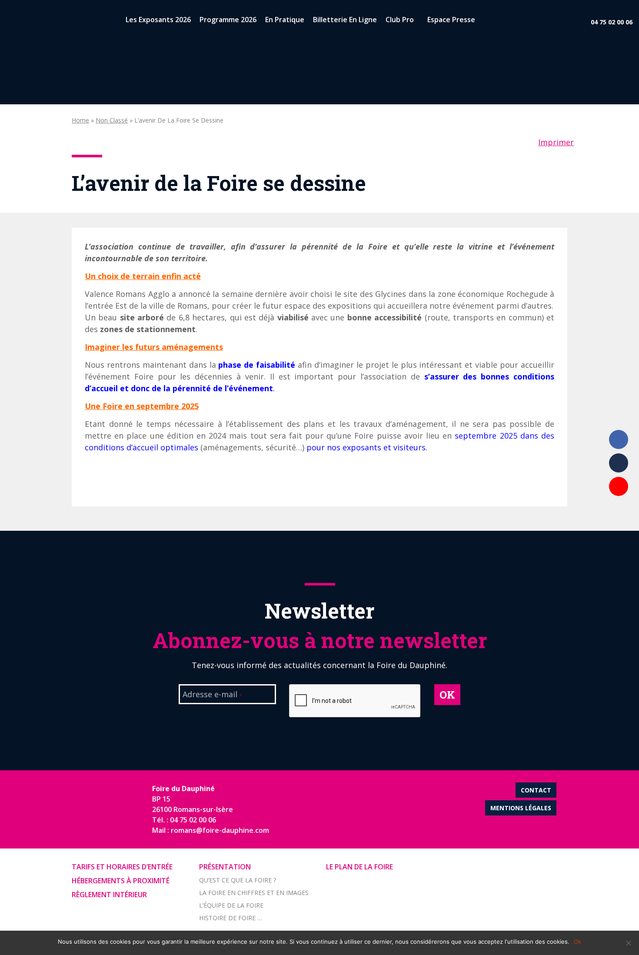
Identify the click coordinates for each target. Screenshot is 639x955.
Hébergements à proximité (121, 880)
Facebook (618, 439)
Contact (536, 790)
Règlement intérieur (109, 894)
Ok (577, 941)
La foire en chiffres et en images (254, 892)
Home (80, 120)
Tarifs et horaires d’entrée (122, 867)
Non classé (112, 120)
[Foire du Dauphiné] (21, 21)
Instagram (618, 509)
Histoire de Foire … (230, 918)
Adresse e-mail (212, 695)
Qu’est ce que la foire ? (237, 880)
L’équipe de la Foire (231, 905)
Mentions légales (520, 808)
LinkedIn (618, 463)
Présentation (225, 867)
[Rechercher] (486, 21)
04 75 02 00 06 (611, 22)
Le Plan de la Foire (359, 867)
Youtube (618, 486)
